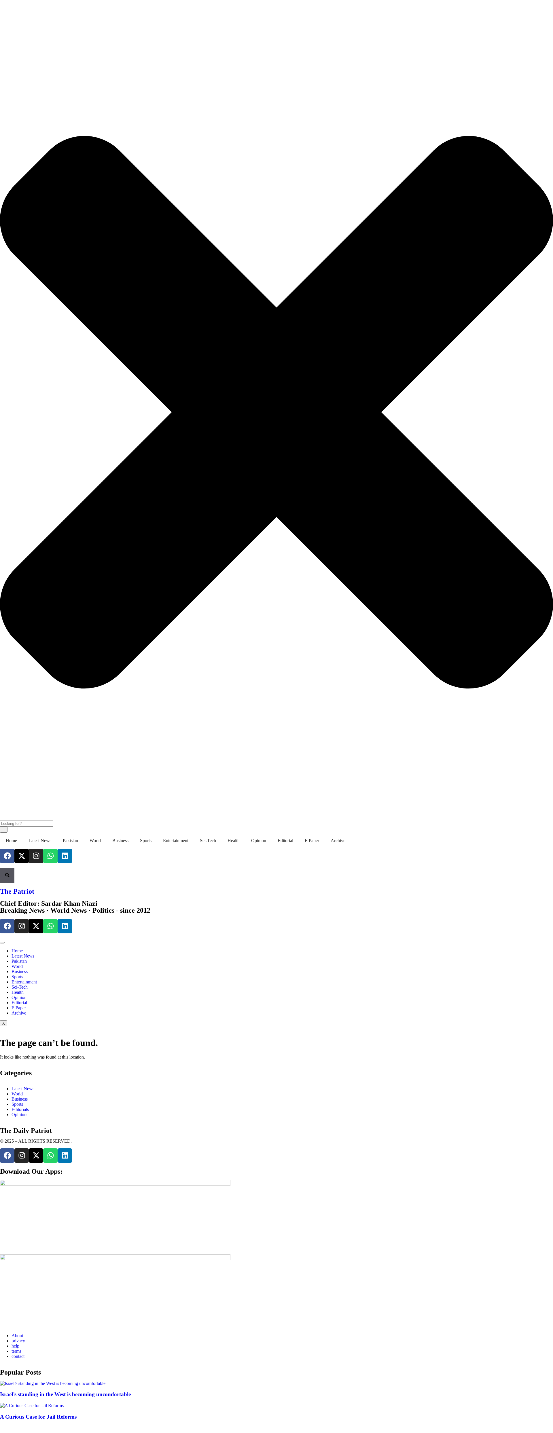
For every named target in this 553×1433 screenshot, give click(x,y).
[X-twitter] (21, 856)
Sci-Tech (208, 840)
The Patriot (17, 891)
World (95, 840)
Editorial (285, 840)
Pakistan (70, 840)
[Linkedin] (65, 856)
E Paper (312, 840)
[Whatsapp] (50, 856)
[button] (1, 7)
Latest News (40, 840)
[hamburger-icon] (2, 942)
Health (234, 840)
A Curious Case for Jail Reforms (38, 1417)
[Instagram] (36, 856)
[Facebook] (7, 856)
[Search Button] (7, 875)
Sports (145, 840)
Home (11, 840)
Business (120, 840)
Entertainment (175, 840)
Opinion (258, 840)
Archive (338, 840)
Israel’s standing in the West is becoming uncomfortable (65, 1394)
